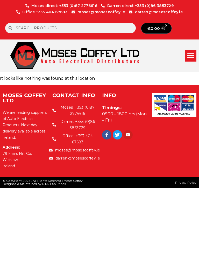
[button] (190, 56)
